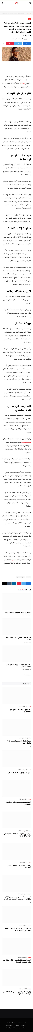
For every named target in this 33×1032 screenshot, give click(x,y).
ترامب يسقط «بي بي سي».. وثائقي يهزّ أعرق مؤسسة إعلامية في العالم (17, 897)
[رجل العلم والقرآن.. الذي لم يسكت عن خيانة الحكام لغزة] (16, 977)
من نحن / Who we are (10, 1025)
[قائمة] (30, 3)
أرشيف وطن (22, 13)
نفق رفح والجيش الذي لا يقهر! (19, 772)
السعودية (14, 559)
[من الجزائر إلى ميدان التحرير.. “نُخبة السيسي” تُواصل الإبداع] (16, 914)
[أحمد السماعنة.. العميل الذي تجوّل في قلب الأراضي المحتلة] (16, 946)
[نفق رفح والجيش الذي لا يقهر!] (16, 758)
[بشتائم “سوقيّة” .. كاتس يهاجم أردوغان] (16, 851)
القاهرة (22, 83)
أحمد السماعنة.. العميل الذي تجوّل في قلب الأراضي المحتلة (17, 961)
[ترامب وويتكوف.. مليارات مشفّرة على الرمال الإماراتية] (16, 653)
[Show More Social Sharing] (3, 43)
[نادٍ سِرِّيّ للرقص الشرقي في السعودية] (16, 601)
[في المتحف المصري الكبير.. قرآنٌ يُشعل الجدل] (16, 626)
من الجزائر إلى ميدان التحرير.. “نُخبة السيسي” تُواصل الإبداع (18, 929)
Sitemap (17, 1025)
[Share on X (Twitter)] (18, 43)
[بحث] (2, 3)
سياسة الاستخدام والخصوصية (11, 1027)
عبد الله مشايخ (26, 442)
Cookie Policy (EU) (21, 1027)
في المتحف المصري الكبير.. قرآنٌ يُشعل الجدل (18, 638)
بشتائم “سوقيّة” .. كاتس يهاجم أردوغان (19, 866)
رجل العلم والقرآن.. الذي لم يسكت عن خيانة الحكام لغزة (17, 992)
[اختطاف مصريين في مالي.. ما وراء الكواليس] (16, 788)
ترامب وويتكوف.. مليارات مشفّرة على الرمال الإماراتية (18, 665)
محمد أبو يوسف (26, 39)
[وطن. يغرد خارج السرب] (16, 3)
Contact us (23, 1025)
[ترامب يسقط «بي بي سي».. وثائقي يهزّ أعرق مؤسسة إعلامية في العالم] (16, 883)
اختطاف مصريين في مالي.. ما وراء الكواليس (18, 803)
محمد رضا (18, 577)
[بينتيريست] (10, 43)
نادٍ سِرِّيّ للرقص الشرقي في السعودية (18, 612)
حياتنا (19, 13)
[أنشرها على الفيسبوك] (27, 43)
